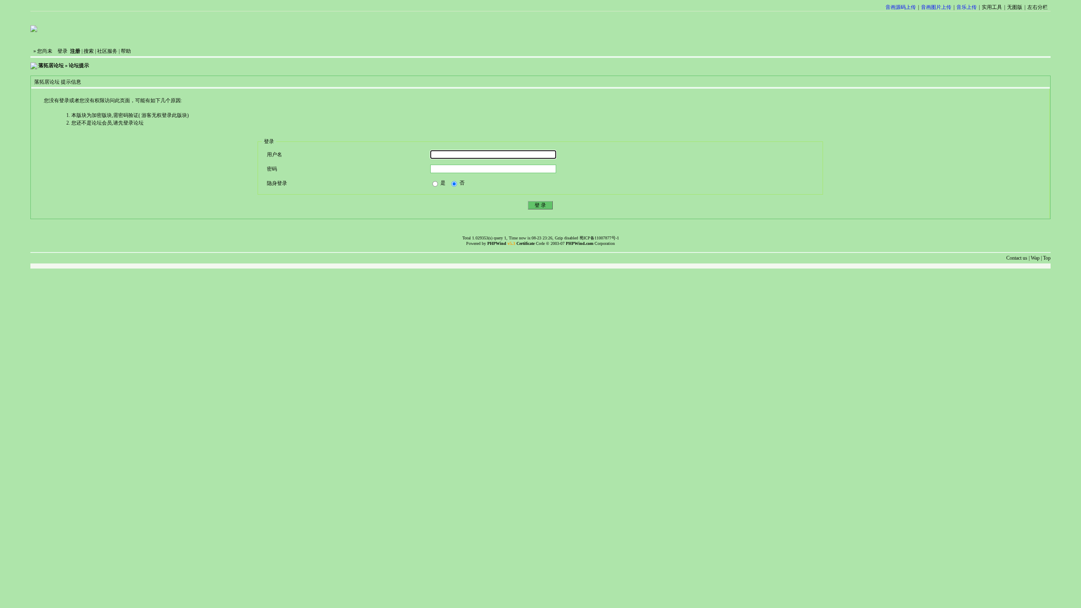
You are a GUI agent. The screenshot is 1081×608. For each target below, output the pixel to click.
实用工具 (992, 7)
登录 (62, 51)
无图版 (1014, 7)
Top (1047, 258)
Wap (1035, 258)
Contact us (1016, 258)
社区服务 (107, 51)
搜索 (89, 51)
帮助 (126, 51)
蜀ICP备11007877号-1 (599, 238)
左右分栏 (1037, 7)
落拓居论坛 (51, 65)
